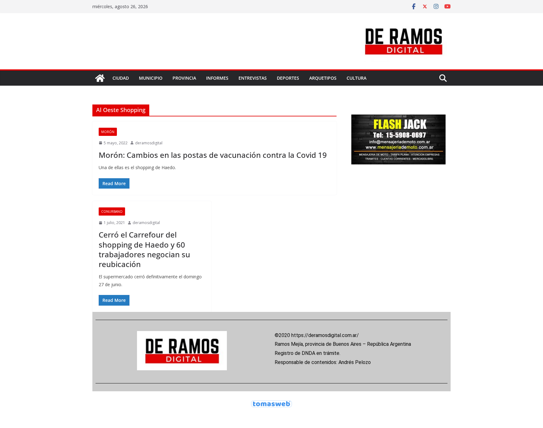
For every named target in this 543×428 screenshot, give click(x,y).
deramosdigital (148, 143)
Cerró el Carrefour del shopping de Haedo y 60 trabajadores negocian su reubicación (144, 249)
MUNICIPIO (150, 78)
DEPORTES (288, 78)
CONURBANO (112, 211)
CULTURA (356, 78)
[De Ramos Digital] (99, 78)
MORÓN (107, 132)
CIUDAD (120, 78)
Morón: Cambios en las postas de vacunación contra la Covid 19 (213, 155)
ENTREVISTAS (253, 78)
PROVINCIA (184, 78)
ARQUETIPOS (323, 78)
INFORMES (217, 78)
